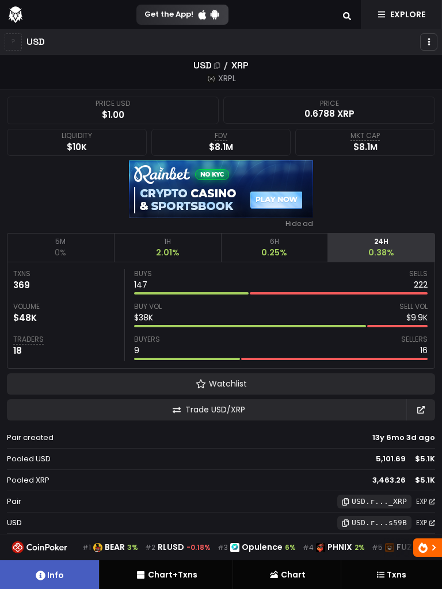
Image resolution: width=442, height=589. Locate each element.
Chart (293, 574)
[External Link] (420, 409)
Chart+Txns (172, 574)
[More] (428, 42)
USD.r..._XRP (379, 501)
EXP (421, 501)
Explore (407, 14)
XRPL (227, 78)
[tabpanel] (221, 315)
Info (55, 575)
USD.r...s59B (379, 522)
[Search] (347, 14)
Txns (396, 574)
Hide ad (299, 223)
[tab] (60, 247)
